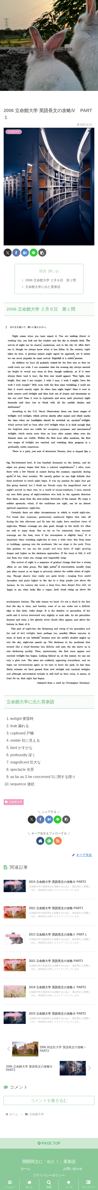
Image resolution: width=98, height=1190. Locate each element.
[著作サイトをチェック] (40, 841)
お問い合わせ (72, 1168)
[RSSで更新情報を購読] (58, 841)
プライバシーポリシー (49, 1175)
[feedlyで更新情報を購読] (49, 841)
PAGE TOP (50, 1143)
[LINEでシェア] (34, 253)
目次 (42, 271)
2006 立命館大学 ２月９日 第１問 (50, 280)
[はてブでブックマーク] (25, 253)
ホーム (25, 1168)
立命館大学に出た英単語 (42, 287)
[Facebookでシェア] (16, 253)
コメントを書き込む (49, 1100)
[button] (42, 253)
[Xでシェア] (8, 253)
